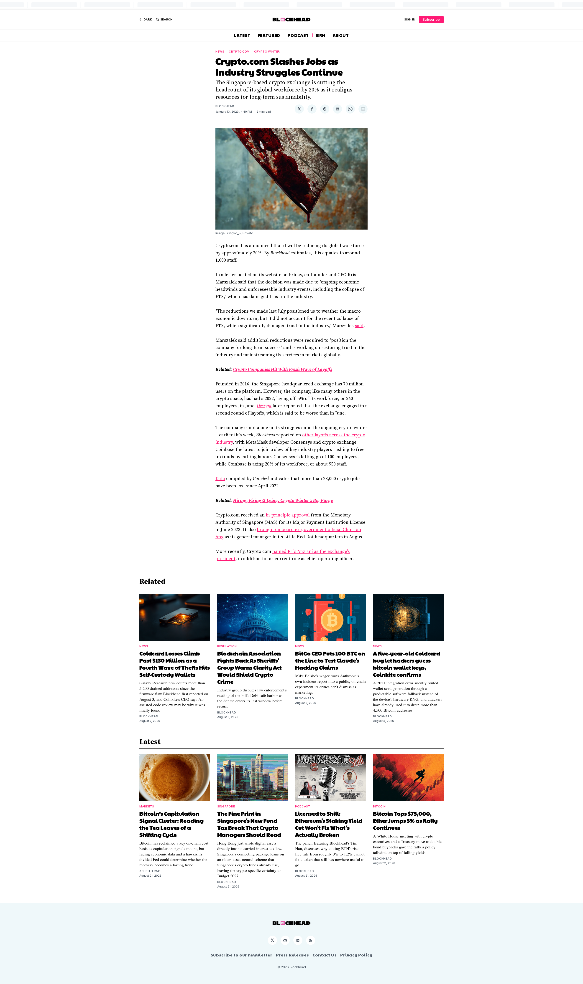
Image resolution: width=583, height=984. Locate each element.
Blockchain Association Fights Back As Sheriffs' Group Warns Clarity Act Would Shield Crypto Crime (249, 667)
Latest (242, 35)
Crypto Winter (267, 51)
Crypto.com (239, 51)
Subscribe (431, 19)
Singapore (226, 806)
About (341, 35)
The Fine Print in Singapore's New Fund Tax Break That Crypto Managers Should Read (249, 823)
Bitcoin (379, 806)
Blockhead (224, 106)
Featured (269, 35)
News (219, 51)
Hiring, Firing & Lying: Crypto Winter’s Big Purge (283, 500)
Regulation (227, 646)
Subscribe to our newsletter (241, 955)
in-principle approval (288, 515)
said (359, 326)
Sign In (409, 19)
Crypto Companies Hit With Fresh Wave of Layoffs (282, 369)
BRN (320, 35)
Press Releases (292, 955)
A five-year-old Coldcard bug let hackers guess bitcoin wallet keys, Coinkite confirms (406, 663)
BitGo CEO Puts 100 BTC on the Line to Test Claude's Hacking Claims (330, 660)
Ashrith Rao (150, 871)
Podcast (298, 35)
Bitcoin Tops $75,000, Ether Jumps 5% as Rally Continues (405, 820)
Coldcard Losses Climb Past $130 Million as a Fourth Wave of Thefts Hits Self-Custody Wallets (174, 663)
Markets (146, 806)
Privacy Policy (356, 955)
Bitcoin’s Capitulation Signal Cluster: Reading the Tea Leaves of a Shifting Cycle (171, 823)
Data (220, 479)
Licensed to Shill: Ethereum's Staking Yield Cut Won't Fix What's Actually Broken (328, 823)
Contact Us (324, 955)
